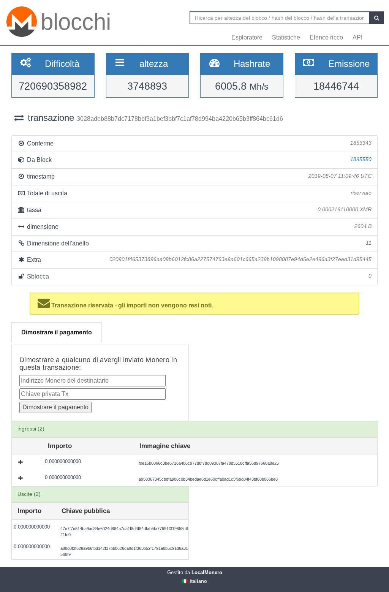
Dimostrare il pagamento (56, 332)
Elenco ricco (326, 37)
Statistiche (286, 37)
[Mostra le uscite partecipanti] (21, 462)
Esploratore (246, 37)
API (357, 37)
